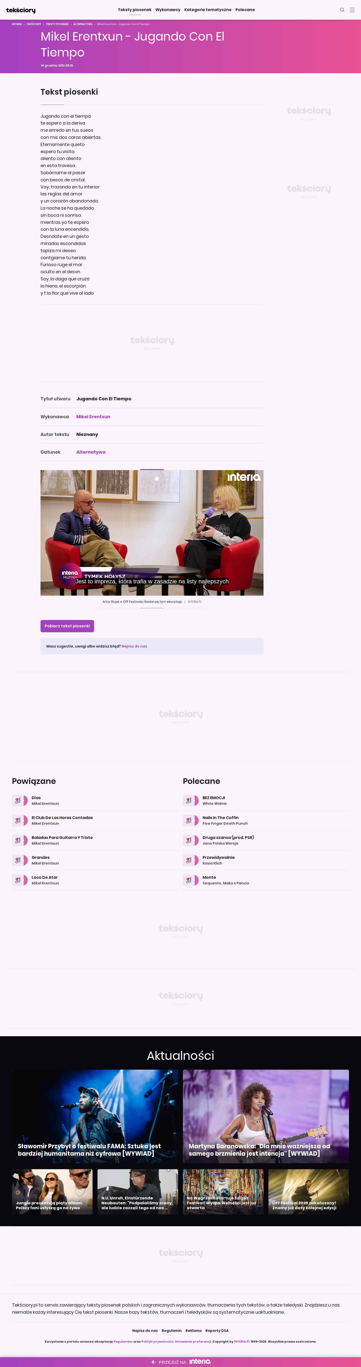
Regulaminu (123, 1341)
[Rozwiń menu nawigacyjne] (352, 10)
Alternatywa (82, 24)
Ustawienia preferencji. (193, 1341)
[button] (134, 10)
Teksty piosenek (57, 24)
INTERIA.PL (242, 1341)
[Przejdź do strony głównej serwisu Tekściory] (20, 10)
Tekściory (34, 24)
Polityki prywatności (157, 1341)
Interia (17, 24)
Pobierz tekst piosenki (67, 626)
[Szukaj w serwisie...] (342, 10)
